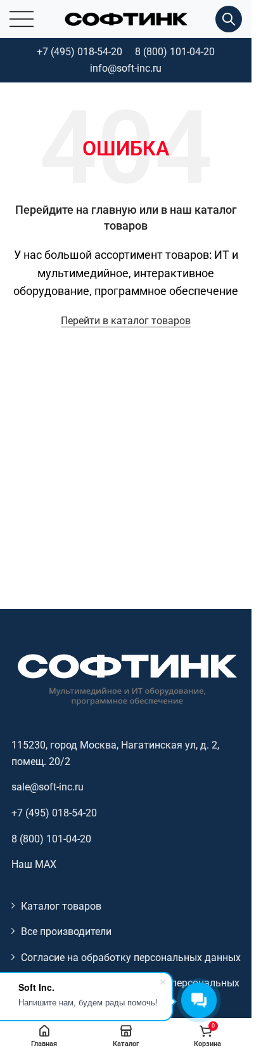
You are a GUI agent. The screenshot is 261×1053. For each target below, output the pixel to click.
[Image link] (126, 678)
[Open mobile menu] (21, 19)
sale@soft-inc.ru (47, 787)
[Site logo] (126, 18)
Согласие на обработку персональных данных (131, 958)
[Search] (228, 19)
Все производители (66, 931)
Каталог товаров (61, 906)
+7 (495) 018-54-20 (79, 52)
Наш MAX (33, 864)
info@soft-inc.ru (126, 68)
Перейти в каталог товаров (126, 321)
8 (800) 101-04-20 (175, 52)
